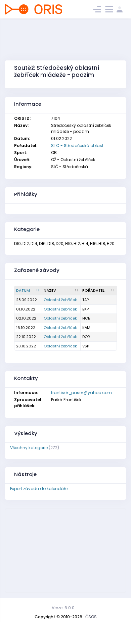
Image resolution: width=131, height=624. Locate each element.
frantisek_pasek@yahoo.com (81, 392)
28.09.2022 (26, 299)
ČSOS (91, 617)
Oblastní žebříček (60, 299)
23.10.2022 (26, 346)
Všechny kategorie (29, 447)
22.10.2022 (26, 336)
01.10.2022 (25, 309)
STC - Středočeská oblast (77, 145)
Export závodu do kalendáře (39, 488)
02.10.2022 (26, 318)
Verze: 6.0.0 (63, 608)
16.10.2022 (25, 327)
